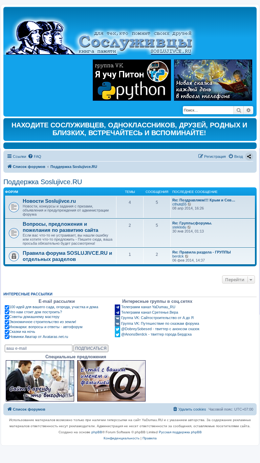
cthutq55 (179, 204)
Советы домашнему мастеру (34, 317)
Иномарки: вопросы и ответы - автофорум (46, 327)
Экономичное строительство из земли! (42, 322)
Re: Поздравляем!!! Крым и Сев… (203, 200)
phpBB (96, 432)
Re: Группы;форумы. (192, 223)
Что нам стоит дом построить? (35, 312)
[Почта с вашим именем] (111, 381)
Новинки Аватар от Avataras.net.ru (38, 337)
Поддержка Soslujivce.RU (42, 182)
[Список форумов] (104, 32)
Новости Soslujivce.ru (49, 201)
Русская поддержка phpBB (180, 432)
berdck (178, 256)
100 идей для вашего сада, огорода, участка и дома (53, 307)
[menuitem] (34, 156)
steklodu (179, 227)
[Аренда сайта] (40, 381)
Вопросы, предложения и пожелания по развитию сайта (60, 227)
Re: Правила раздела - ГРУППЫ (201, 252)
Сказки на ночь (22, 332)
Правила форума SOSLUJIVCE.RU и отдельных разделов (67, 256)
